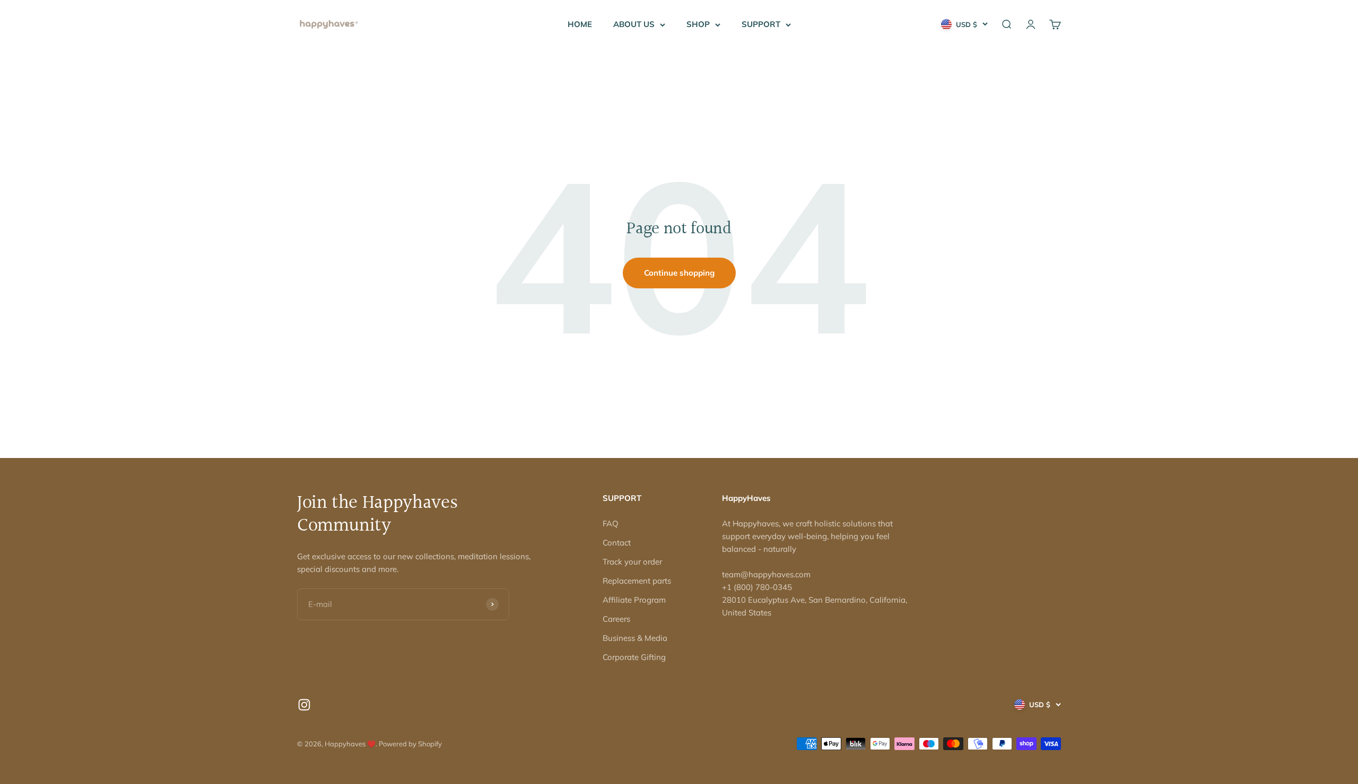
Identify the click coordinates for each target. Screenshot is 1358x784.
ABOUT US (634, 24)
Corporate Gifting (634, 657)
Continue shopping (679, 273)
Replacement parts (637, 581)
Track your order (632, 562)
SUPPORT (761, 24)
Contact (617, 543)
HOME (580, 24)
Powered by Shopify (410, 743)
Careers (616, 619)
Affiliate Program (634, 600)
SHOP (698, 24)
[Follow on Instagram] (304, 705)
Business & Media (635, 638)
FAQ (611, 523)
